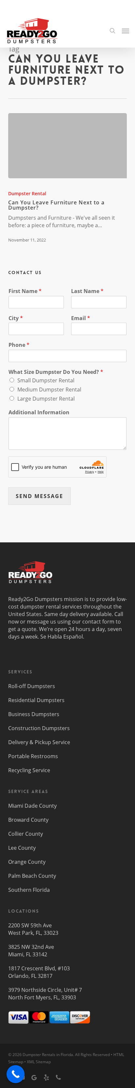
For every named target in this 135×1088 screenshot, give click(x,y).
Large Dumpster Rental (46, 398)
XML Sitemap (39, 1062)
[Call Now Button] (16, 1074)
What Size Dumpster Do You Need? (56, 372)
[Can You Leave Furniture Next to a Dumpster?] (67, 145)
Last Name (87, 291)
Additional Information (39, 412)
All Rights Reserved (92, 1054)
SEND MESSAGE (39, 496)
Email (80, 318)
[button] (125, 30)
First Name (25, 291)
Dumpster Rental (27, 193)
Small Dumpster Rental (45, 380)
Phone (19, 345)
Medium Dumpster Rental (49, 389)
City (16, 318)
